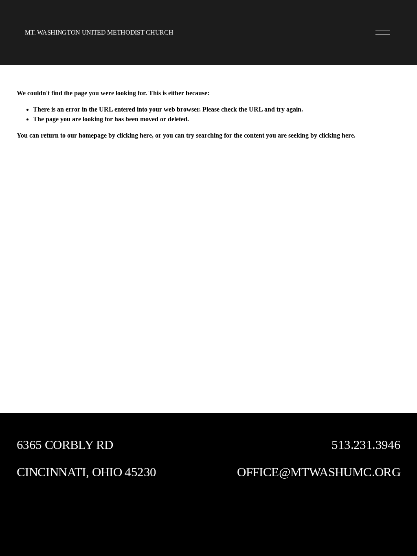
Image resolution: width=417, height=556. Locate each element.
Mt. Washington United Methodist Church (99, 32)
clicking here (134, 135)
